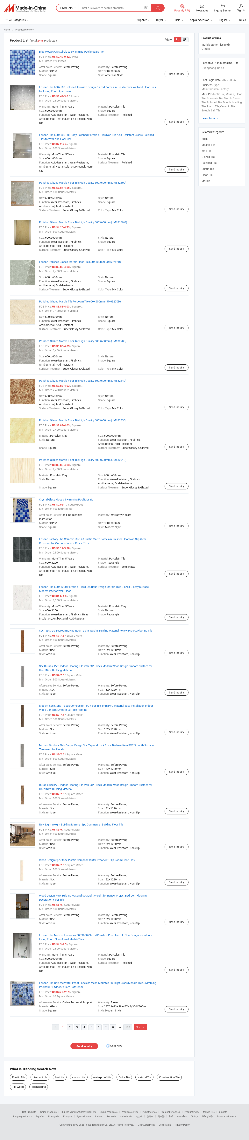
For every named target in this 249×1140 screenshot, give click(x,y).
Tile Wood (18, 1087)
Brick (205, 139)
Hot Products (29, 1111)
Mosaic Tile (208, 145)
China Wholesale (108, 1111)
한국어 (149, 1116)
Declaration (165, 1124)
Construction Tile (169, 1077)
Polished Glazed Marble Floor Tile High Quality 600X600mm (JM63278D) (82, 341)
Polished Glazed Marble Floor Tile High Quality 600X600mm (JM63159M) (83, 222)
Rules (242, 20)
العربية (139, 1116)
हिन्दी (171, 1116)
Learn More (210, 118)
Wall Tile (206, 151)
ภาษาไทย (182, 1116)
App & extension (199, 20)
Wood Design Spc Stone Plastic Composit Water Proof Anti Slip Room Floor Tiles (87, 860)
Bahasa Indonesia (226, 1116)
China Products (48, 1111)
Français (67, 1116)
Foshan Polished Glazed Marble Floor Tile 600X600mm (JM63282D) (80, 262)
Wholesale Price (130, 1111)
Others (206, 48)
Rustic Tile (208, 169)
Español (40, 1116)
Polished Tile (209, 163)
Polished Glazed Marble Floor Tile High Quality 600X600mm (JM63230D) (82, 182)
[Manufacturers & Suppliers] (25, 8)
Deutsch (111, 1116)
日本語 (161, 1116)
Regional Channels (170, 1111)
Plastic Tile (18, 1077)
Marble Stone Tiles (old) (216, 44)
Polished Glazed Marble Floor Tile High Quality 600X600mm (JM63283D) (82, 420)
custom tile (78, 1077)
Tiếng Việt (207, 1116)
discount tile (40, 1077)
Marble (206, 181)
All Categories (17, 20)
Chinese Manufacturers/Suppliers (78, 1111)
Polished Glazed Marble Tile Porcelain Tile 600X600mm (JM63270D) (80, 301)
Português (53, 1116)
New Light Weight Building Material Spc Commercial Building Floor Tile (81, 824)
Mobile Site (209, 1111)
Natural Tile (144, 1077)
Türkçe (194, 1116)
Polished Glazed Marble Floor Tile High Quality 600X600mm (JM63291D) (82, 460)
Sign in (241, 10)
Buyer (159, 20)
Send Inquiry (176, 74)
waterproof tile (102, 1077)
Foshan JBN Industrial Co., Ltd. (220, 63)
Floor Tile (207, 175)
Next (140, 1027)
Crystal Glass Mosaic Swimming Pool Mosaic (66, 499)
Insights (223, 1111)
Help (177, 20)
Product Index (191, 1111)
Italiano (99, 1116)
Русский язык (83, 1116)
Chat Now (116, 1046)
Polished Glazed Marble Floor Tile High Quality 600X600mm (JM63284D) (82, 380)
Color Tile (124, 1077)
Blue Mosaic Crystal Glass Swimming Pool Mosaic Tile (71, 51)
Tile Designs (39, 1087)
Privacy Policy (182, 1124)
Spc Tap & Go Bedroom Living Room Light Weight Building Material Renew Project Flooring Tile (95, 630)
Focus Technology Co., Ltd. (99, 1124)
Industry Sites (149, 1111)
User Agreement (146, 1124)
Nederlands (126, 1116)
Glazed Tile (208, 157)
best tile (59, 1077)
